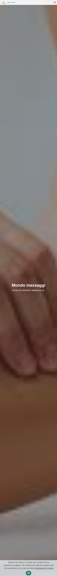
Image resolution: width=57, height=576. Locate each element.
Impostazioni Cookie (44, 568)
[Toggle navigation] (55, 2)
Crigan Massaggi (11, 2)
